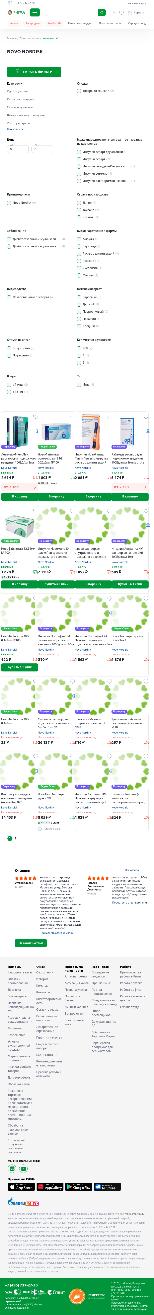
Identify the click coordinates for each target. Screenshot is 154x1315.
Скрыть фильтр (37, 72)
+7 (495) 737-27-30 (21, 1285)
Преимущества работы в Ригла (130, 974)
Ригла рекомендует (80, 23)
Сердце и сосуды (138, 23)
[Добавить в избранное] (35, 417)
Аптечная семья (76, 976)
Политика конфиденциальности (21, 1007)
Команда (42, 986)
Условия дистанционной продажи (19, 1045)
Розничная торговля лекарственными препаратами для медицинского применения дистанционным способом (20, 1105)
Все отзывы (132, 870)
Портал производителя (102, 992)
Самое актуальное (20, 107)
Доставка (14, 990)
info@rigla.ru (140, 1309)
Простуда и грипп (110, 23)
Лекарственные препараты (26, 115)
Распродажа (32, 23)
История (42, 979)
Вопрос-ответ (74, 1013)
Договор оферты (19, 1077)
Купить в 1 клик (56, 584)
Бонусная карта (136, 3)
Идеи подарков (17, 91)
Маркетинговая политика (19, 1058)
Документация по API (104, 1023)
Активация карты (77, 983)
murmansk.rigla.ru (134, 1214)
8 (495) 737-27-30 (106, 1227)
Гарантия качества (49, 1037)
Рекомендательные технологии (49, 1063)
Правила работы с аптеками (48, 1074)
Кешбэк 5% (54, 23)
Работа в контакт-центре (132, 998)
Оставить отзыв (31, 943)
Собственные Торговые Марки (103, 1034)
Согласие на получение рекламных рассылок (16, 1146)
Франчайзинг (101, 983)
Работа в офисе (130, 990)
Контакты (43, 992)
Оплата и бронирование (18, 981)
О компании (44, 972)
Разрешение (16, 1035)
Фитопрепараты (18, 123)
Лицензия (15, 1028)
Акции (14, 23)
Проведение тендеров (100, 974)
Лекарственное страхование (47, 1029)
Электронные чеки (74, 1022)
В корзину (19, 496)
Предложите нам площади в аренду (104, 1002)
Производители (29, 38)
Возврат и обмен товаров (19, 1069)
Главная (12, 38)
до (36, 145)
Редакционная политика (46, 1018)
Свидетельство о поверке (48, 1046)
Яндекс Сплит (48, 447)
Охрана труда (129, 1007)
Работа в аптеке (131, 983)
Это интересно (18, 996)
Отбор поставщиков (101, 1013)
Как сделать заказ (20, 972)
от (11, 145)
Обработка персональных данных (18, 1129)
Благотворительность (48, 1001)
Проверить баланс (72, 998)
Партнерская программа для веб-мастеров (102, 1047)
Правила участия (76, 990)
